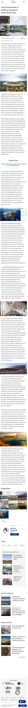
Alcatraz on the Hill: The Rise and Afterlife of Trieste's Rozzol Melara (18, 638)
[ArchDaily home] (13, 2)
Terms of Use (14, 705)
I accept (23, 705)
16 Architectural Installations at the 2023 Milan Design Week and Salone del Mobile (18, 612)
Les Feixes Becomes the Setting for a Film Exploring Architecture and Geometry (18, 650)
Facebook (14, 121)
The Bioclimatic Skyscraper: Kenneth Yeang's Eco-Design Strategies (13, 164)
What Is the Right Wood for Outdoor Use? (18, 627)
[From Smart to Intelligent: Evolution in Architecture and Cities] (6, 600)
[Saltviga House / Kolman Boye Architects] (7, 580)
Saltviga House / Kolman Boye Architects (18, 578)
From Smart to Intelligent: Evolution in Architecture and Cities (18, 598)
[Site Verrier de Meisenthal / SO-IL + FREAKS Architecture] (7, 569)
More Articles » (22, 657)
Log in (24, 1)
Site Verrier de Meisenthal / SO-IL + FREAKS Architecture (18, 569)
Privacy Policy (3, 706)
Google (20, 121)
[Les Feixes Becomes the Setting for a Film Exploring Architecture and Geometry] (6, 651)
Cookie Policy (9, 706)
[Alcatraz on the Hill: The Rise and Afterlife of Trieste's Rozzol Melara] (6, 640)
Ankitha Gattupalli (13, 529)
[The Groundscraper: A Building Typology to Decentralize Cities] (13, 495)
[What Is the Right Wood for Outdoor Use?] (6, 629)
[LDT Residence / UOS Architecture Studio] (7, 559)
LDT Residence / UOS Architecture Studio (18, 557)
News (3, 545)
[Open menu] (2, 2)
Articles (9, 545)
